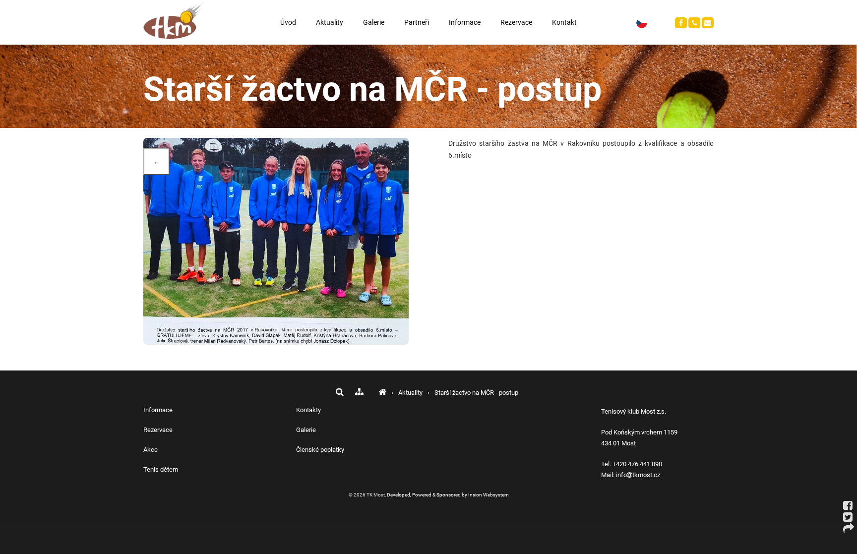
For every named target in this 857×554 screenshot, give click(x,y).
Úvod (288, 22)
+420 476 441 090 (637, 464)
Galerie (373, 22)
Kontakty (308, 410)
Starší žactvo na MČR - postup (476, 392)
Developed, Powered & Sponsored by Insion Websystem (448, 495)
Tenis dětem (160, 469)
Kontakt (564, 22)
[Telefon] (694, 22)
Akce (150, 449)
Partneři (416, 22)
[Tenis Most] (382, 392)
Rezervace (516, 22)
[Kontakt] (681, 22)
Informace (465, 22)
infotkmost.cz (638, 475)
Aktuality (329, 22)
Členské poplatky (320, 449)
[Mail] (708, 22)
